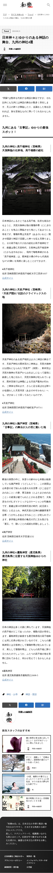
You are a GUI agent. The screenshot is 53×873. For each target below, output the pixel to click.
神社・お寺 (12, 694)
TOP (5, 14)
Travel (30, 14)
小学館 (29, 867)
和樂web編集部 (25, 712)
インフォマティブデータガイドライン (36, 861)
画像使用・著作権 (11, 867)
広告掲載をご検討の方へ (14, 856)
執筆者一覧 (30, 856)
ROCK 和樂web (17, 14)
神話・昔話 (31, 694)
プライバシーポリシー (13, 860)
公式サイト (7, 278)
